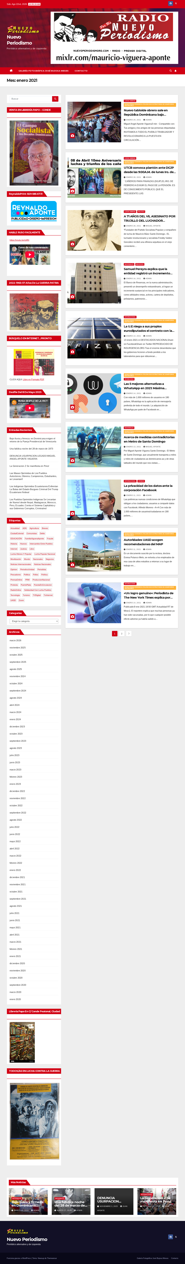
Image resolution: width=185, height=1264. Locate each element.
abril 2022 (15, 848)
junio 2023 (15, 762)
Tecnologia (15, 595)
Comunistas (32, 533)
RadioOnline (16, 590)
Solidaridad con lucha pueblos (37, 590)
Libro (32, 549)
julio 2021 (14, 913)
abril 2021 (15, 935)
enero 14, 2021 (134, 336)
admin (149, 120)
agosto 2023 (16, 748)
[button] (171, 71)
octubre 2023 (16, 734)
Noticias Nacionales (42, 564)
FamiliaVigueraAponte (34, 538)
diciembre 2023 (17, 726)
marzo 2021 (15, 942)
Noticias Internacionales (21, 564)
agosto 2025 (16, 669)
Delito (42, 533)
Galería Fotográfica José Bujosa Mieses (44, 71)
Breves (45, 528)
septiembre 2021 (18, 899)
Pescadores (16, 574)
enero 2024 (15, 719)
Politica (27, 574)
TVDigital (37, 595)
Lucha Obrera (130, 101)
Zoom (21, 600)
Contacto (81, 71)
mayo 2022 (15, 841)
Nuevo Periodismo (27, 1239)
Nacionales (38, 559)
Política (44, 574)
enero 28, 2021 (134, 177)
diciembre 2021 (17, 877)
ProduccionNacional (41, 580)
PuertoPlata (26, 585)
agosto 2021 (16, 906)
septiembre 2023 (18, 741)
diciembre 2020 (17, 963)
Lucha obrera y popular (21, 554)
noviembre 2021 (18, 884)
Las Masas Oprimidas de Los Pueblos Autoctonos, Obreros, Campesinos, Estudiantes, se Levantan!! (33, 476)
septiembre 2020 (18, 985)
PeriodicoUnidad (27, 569)
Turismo (26, 595)
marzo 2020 (15, 992)
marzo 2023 (15, 770)
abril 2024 (15, 705)
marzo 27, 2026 (64, 1210)
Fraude (50, 538)
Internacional (130, 317)
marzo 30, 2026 (21, 1210)
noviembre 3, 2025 (109, 1206)
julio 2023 (14, 755)
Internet (14, 549)
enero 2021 (15, 956)
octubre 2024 (16, 683)
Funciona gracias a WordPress (19, 1258)
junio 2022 (15, 834)
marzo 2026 (15, 640)
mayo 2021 (15, 927)
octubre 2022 (16, 805)
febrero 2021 (16, 949)
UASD (13, 600)
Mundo (27, 559)
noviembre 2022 (18, 798)
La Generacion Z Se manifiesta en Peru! (29, 466)
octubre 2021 (16, 892)
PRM (27, 580)
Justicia (23, 549)
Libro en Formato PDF (33, 379)
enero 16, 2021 (134, 279)
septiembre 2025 (18, 662)
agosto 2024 (16, 698)
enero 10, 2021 (134, 603)
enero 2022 (15, 870)
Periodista (42, 569)
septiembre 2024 (18, 691)
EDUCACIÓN (16, 538)
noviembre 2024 (18, 676)
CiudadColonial (17, 533)
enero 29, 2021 (134, 120)
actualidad (15, 528)
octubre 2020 (16, 978)
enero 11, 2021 (133, 495)
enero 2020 (15, 999)
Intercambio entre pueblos (41, 544)
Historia (14, 544)
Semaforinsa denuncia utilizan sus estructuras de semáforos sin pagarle (149, 104)
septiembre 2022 (18, 813)
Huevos (23, 544)
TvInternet (48, 595)
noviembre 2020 (18, 970)
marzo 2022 (15, 856)
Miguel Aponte (153, 226)
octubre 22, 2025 (151, 1206)
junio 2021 (15, 920)
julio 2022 (14, 827)
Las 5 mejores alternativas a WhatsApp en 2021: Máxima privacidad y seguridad (144, 388)
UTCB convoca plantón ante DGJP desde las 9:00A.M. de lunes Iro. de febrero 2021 (149, 172)
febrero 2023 (16, 777)
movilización (16, 559)
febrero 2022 (16, 863)
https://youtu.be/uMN (19, 240)
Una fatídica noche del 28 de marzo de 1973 (31, 449)
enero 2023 (15, 784)
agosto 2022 (16, 820)
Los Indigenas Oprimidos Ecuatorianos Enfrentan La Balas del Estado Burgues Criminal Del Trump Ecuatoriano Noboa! (34, 489)
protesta (14, 585)
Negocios (50, 559)
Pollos (35, 574)
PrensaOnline (16, 580)
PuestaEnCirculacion (43, 585)
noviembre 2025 (18, 647)
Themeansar (52, 1258)
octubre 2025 (16, 655)
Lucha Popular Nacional (45, 554)
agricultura (34, 528)
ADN (25, 528)
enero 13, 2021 (134, 447)
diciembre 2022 (17, 791)
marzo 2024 (15, 712)
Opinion (14, 569)
